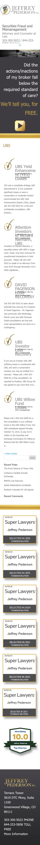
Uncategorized (25, 177)
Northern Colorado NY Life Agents (19, 489)
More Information (16, 834)
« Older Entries (10, 453)
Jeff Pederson (21, 174)
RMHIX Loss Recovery (13, 480)
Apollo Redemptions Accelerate (17, 485)
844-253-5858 (13, 824)
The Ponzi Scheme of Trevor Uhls (18, 468)
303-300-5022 (13, 820)
